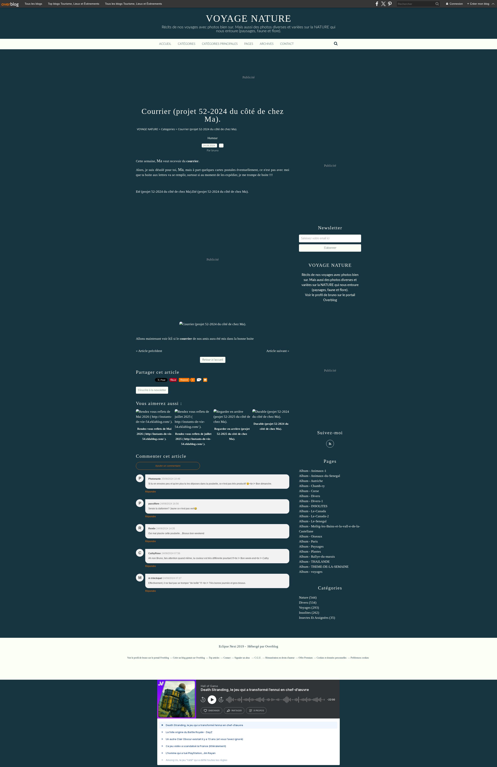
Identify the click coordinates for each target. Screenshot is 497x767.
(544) (308, 597)
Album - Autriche (311, 481)
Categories (168, 129)
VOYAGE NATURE (248, 18)
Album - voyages (310, 572)
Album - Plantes (310, 551)
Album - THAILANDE (314, 561)
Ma (159, 161)
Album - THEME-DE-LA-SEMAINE (323, 567)
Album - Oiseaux (310, 536)
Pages (248, 43)
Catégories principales (220, 43)
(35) (317, 618)
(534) (307, 602)
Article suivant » (277, 351)
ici (170, 338)
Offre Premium (306, 657)
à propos (259, 710)
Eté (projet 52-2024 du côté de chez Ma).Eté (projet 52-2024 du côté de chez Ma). (192, 191)
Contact (287, 43)
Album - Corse (309, 491)
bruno (332, 295)
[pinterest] (389, 4)
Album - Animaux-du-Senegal (319, 476)
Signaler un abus (242, 657)
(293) (309, 607)
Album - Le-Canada (312, 511)
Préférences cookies (360, 657)
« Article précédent (149, 351)
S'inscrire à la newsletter (152, 390)
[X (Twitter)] (383, 4)
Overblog (271, 646)
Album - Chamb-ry (312, 486)
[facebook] (376, 4)
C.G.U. (258, 657)
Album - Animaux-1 (312, 471)
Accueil (165, 43)
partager (236, 710)
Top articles (214, 657)
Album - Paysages (311, 546)
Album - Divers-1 (311, 501)
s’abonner (214, 710)
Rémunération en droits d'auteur (280, 657)
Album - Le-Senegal (313, 521)
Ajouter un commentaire (168, 466)
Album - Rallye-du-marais (317, 556)
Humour (213, 138)
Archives (267, 43)
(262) (309, 612)
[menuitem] (165, 44)
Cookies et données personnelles (332, 657)
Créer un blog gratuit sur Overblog (189, 657)
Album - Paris (308, 541)
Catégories (186, 43)
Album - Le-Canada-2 (314, 516)
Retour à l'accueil (212, 359)
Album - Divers (309, 496)
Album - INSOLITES (313, 506)
